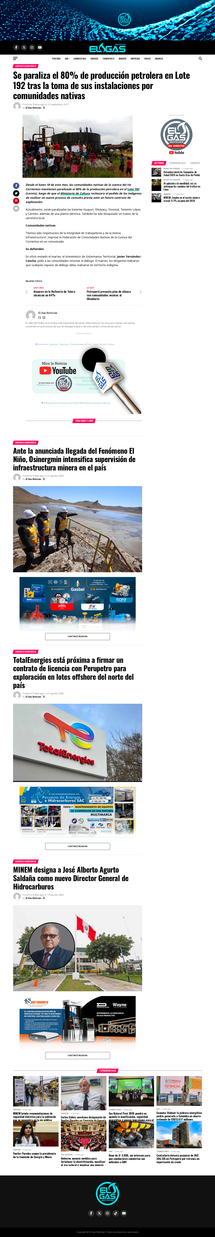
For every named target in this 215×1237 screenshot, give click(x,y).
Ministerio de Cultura (75, 193)
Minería (122, 58)
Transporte (108, 58)
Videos (147, 58)
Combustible (80, 58)
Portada (56, 58)
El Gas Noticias (33, 108)
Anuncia (159, 58)
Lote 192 (133, 189)
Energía (94, 58)
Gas (66, 58)
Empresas (135, 58)
